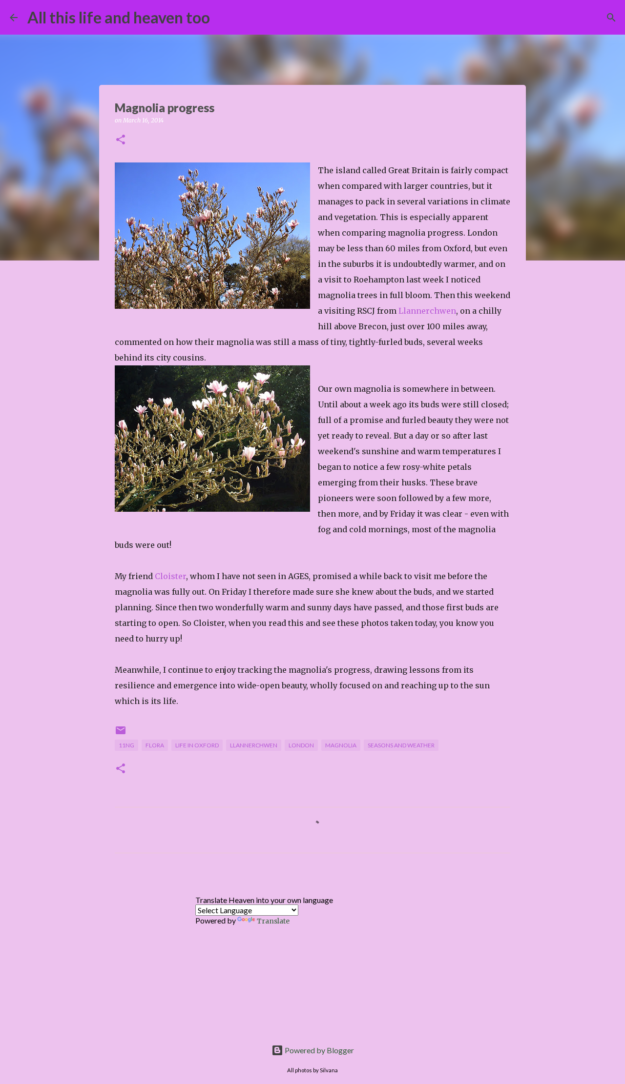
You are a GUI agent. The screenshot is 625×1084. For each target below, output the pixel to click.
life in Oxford (197, 745)
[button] (120, 140)
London (301, 745)
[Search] (223, 17)
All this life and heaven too (118, 17)
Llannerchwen (427, 311)
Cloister (170, 576)
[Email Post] (120, 734)
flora (155, 745)
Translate (273, 921)
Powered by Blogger (318, 1050)
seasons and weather (401, 745)
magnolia (340, 745)
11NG (126, 745)
